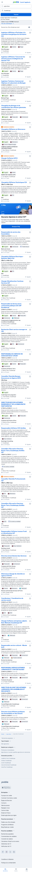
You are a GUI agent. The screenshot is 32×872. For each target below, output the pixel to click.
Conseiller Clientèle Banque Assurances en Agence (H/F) (11, 377)
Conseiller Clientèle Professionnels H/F (13, 480)
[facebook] (2, 851)
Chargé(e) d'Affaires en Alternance (13, 129)
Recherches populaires (7, 738)
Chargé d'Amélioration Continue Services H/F (12, 282)
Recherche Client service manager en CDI (14, 330)
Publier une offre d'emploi (8, 822)
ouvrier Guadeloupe (6, 762)
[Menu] (2, 2)
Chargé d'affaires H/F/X (9, 158)
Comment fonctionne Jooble (9, 798)
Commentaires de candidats (9, 836)
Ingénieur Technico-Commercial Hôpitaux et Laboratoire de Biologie (13, 82)
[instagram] (6, 851)
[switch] (29, 27)
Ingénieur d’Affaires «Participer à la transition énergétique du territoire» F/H (13, 34)
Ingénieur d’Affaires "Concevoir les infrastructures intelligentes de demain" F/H (13, 58)
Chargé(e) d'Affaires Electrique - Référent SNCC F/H (12, 257)
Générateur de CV (6, 844)
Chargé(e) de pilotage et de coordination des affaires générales (13, 106)
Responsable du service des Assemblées (10, 233)
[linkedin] (14, 851)
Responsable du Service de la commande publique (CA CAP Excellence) (11, 305)
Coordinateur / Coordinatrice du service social (12, 599)
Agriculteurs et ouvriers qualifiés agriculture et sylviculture (15, 752)
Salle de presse (5, 805)
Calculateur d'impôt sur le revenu (10, 841)
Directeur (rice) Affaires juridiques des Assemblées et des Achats (13, 712)
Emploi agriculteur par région (8, 815)
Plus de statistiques (6, 23)
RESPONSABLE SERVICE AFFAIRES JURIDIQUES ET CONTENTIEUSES (13, 668)
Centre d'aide (5, 810)
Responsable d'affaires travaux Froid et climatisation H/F (14, 532)
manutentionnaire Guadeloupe (8, 765)
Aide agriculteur (5, 743)
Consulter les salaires (7, 839)
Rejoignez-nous (5, 808)
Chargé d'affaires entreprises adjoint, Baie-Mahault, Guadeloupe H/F (14, 622)
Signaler (29, 52)
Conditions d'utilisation (7, 859)
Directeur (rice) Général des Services (14, 556)
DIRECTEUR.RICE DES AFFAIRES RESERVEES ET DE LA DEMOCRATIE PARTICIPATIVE (13, 404)
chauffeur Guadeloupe (7, 767)
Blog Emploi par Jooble (7, 827)
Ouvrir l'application (26, 2)
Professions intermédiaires (7, 750)
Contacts (3, 803)
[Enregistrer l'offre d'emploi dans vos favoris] (30, 32)
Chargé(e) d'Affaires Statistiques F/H (14, 182)
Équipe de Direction (6, 800)
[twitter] (10, 851)
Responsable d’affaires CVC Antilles (13, 428)
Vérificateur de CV (6, 846)
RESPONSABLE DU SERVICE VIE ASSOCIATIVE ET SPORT (12, 355)
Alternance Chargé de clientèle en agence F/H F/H (13, 574)
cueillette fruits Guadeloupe (8, 758)
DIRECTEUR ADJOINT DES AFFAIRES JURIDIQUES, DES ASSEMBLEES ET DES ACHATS (13, 689)
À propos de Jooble (6, 795)
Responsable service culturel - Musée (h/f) (14, 646)
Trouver (16, 14)
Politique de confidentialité (8, 862)
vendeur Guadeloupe (6, 760)
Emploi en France (5, 813)
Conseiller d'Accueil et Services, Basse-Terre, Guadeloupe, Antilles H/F (12, 450)
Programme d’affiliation (7, 824)
